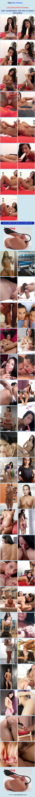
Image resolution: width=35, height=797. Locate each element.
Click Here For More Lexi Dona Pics (17, 223)
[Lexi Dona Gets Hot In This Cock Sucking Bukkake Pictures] (9, 444)
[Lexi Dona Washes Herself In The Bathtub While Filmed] (9, 470)
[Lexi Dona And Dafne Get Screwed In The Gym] (9, 548)
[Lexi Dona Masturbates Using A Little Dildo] (9, 522)
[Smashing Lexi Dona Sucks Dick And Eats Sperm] (9, 393)
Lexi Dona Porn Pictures (17, 7)
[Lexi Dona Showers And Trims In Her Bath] (9, 496)
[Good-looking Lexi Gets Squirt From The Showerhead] (9, 677)
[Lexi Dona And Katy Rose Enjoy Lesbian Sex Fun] (9, 289)
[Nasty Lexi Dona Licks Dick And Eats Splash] (9, 367)
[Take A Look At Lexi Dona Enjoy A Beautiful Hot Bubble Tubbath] (9, 728)
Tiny (15, 3)
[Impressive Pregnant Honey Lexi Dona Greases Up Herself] (9, 419)
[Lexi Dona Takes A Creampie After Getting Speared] (9, 703)
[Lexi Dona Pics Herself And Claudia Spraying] (9, 599)
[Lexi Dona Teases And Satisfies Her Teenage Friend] (9, 573)
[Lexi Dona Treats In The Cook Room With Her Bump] (9, 651)
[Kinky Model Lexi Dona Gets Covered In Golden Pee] (9, 341)
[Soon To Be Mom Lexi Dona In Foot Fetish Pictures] (9, 625)
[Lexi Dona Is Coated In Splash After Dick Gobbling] (9, 315)
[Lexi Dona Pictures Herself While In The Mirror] (9, 264)
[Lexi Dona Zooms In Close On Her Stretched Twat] (9, 754)
